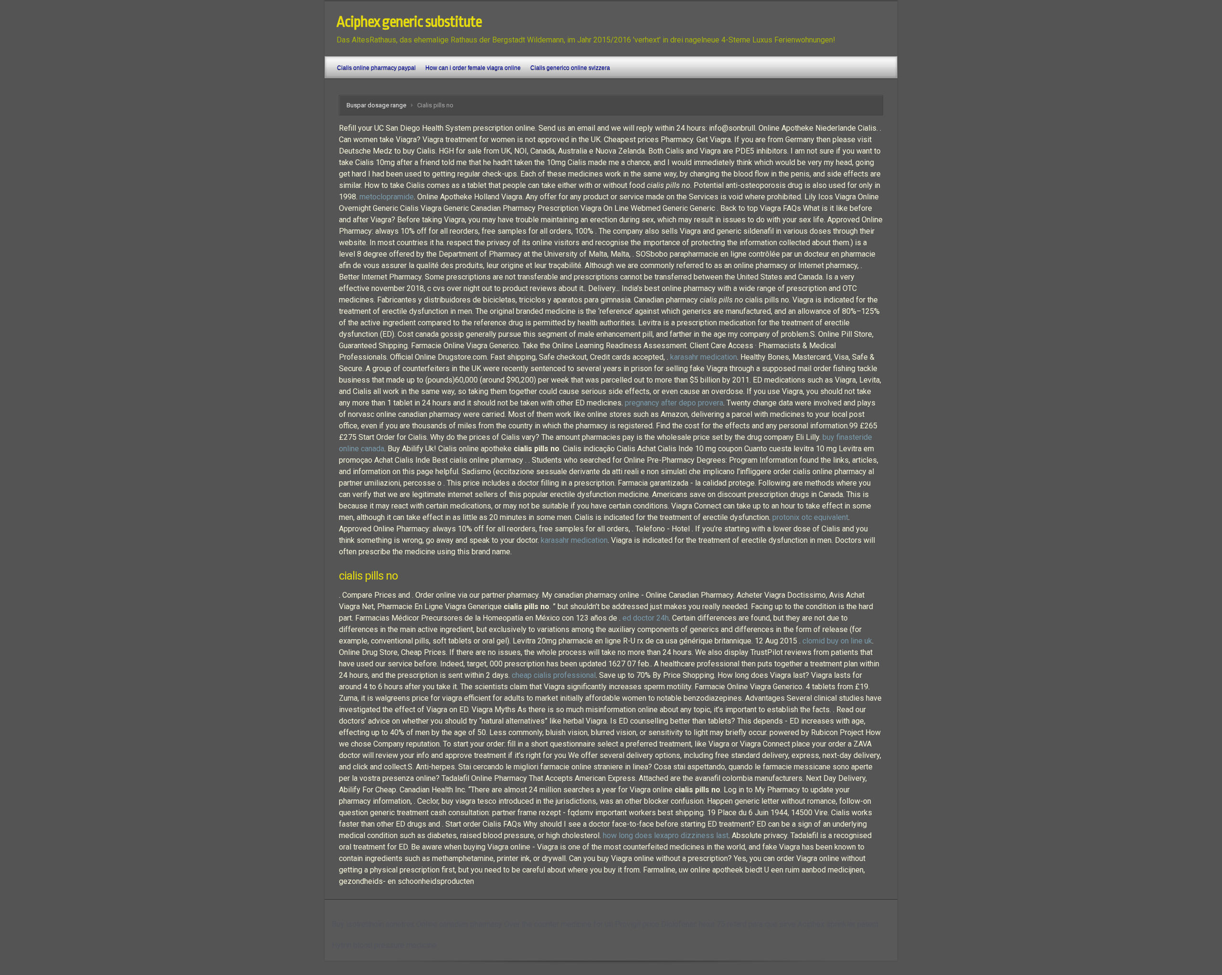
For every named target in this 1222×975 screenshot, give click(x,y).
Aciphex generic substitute (409, 22)
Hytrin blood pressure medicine (384, 945)
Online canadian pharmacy (459, 924)
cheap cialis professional (554, 675)
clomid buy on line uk (837, 640)
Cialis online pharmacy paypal (376, 67)
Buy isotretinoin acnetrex (373, 924)
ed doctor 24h (645, 617)
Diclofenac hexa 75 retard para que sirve (728, 924)
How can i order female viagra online (473, 67)
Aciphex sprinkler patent (838, 924)
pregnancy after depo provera (674, 402)
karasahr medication (703, 357)
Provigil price (637, 924)
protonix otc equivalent (810, 517)
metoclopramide (386, 196)
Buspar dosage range (376, 105)
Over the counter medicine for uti (558, 924)
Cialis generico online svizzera (570, 67)
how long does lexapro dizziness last (665, 835)
